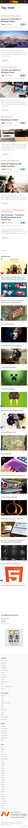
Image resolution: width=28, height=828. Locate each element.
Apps (2, 698)
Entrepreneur (11, 160)
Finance (3, 674)
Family (2, 761)
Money (3, 789)
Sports (3, 803)
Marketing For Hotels (9, 120)
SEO (2, 684)
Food (2, 766)
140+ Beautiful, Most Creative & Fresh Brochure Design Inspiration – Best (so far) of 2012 (12, 301)
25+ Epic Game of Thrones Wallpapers (10, 563)
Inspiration (4, 730)
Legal (2, 679)
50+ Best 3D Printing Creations (8, 367)
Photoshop (4, 738)
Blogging (3, 663)
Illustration (4, 728)
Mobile (3, 714)
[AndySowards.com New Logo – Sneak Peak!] (14, 507)
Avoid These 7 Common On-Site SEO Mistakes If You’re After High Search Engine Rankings (13, 541)
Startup (3, 688)
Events (3, 672)
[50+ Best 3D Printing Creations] (14, 356)
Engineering (4, 759)
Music (2, 794)
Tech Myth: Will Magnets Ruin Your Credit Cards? (13, 475)
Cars (2, 751)
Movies (3, 791)
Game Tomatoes (5, 618)
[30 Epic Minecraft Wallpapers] (14, 378)
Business (3, 67)
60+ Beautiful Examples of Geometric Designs (12, 410)
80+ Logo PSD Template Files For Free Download (13, 585)
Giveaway (3, 211)
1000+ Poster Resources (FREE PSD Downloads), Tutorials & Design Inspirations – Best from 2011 (13, 278)
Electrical (4, 756)
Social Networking (6, 686)
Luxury (3, 787)
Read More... (5, 60)
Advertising (4, 660)
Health (3, 780)
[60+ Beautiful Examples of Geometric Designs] (14, 399)
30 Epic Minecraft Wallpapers (8, 389)
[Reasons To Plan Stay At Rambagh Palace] (14, 39)
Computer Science (6, 702)
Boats (2, 747)
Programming (4, 716)
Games (3, 770)
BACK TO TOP (24, 826)
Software (3, 801)
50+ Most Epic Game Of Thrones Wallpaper (11, 345)
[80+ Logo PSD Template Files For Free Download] (14, 574)
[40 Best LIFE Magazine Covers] (14, 421)
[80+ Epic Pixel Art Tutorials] (14, 313)
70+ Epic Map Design (6, 453)
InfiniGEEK (3, 619)
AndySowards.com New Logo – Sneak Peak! (12, 518)
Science (3, 798)
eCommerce (4, 667)
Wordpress (10, 211)
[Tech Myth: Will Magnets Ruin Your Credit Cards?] (14, 464)
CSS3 (2, 705)
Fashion (3, 763)
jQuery (3, 712)
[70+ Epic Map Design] (14, 442)
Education (3, 754)
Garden (3, 773)
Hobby (2, 782)
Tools (2, 805)
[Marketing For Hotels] (14, 135)
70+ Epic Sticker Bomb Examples (9, 497)
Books (2, 749)
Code (2, 210)
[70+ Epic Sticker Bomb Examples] (14, 486)
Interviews (4, 733)
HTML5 (2, 707)
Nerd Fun (3, 796)
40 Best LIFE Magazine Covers (8, 432)
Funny (2, 768)
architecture (5, 16)
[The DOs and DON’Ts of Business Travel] (14, 89)
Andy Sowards (8, 24)
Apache (3, 695)
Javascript (4, 709)
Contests (7, 210)
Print (2, 740)
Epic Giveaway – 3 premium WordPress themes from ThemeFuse (12, 217)
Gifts (2, 777)
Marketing (10, 116)
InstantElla (3, 621)
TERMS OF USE (9, 824)
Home (2, 784)
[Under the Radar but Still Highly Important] (14, 184)
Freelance (22, 210)
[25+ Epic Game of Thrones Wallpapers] (14, 552)
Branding (3, 665)
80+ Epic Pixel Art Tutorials (7, 324)
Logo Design (4, 735)
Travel (18, 16)
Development (14, 210)
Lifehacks (12, 16)
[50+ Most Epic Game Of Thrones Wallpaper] (14, 334)
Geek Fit (3, 775)
